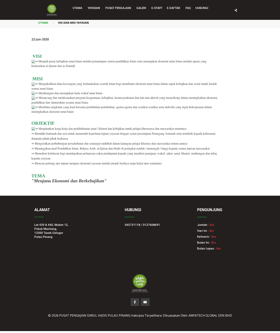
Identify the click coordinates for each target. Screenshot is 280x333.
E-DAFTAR (173, 8)
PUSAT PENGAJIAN (118, 8)
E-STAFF (156, 8)
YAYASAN (94, 8)
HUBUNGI (201, 8)
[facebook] (135, 302)
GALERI (141, 8)
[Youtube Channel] (145, 302)
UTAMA (43, 22)
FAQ (188, 8)
